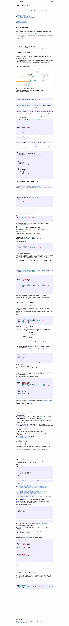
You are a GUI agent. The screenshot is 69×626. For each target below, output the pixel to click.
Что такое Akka (20, 12)
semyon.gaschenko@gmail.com (21, 622)
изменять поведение (26, 537)
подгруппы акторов (23, 211)
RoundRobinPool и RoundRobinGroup (42, 491)
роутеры (46, 452)
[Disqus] (34, 602)
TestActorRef (18, 308)
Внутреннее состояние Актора (23, 16)
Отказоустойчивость (21, 21)
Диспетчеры (18, 501)
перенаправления (26, 238)
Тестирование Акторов (22, 18)
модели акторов (37, 33)
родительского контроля (41, 405)
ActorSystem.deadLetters (21, 209)
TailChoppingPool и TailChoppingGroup (43, 496)
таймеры (19, 265)
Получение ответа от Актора (23, 24)
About (52, 1)
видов (26, 525)
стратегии (31, 412)
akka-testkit (38, 305)
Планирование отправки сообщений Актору (26, 17)
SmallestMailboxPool (41, 494)
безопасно (44, 252)
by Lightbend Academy (36, 10)
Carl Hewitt (20, 38)
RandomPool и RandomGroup (38, 490)
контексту (34, 229)
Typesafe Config (46, 146)
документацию (25, 224)
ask (25, 309)
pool (42, 457)
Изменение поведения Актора (23, 23)
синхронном (32, 307)
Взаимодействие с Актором (23, 15)
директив (42, 418)
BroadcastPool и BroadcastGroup (40, 486)
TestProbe (22, 312)
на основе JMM (21, 255)
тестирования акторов (22, 305)
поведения (33, 237)
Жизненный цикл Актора (22, 20)
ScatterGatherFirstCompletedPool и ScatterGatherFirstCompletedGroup (31, 493)
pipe (47, 580)
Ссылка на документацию (21, 339)
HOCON (35, 146)
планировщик (37, 264)
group (31, 459)
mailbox (24, 298)
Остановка (18, 343)
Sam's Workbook (20, 1)
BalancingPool (37, 485)
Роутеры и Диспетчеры (22, 22)
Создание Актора (20, 13)
